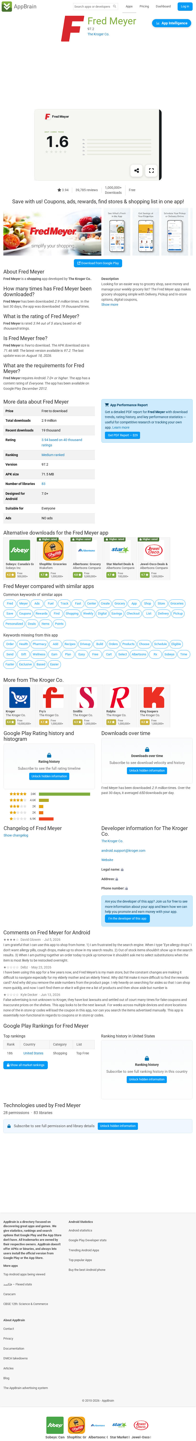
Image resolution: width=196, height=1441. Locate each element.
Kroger (10, 711)
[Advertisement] (97, 75)
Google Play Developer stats (88, 1240)
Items (45, 624)
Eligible (176, 644)
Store (161, 603)
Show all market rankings (27, 1065)
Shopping (72, 613)
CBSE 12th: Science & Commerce (25, 1304)
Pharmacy (39, 644)
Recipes (70, 644)
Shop (147, 603)
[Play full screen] (151, 171)
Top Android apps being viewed (24, 1274)
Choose (144, 644)
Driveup (85, 644)
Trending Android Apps (84, 1250)
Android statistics (80, 1230)
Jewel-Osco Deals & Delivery (154, 564)
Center (91, 603)
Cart (109, 654)
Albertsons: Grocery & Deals (87, 564)
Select (122, 654)
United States (33, 1053)
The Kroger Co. (46, 680)
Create (105, 603)
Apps (129, 6)
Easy (81, 654)
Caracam (9, 1294)
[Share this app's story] (136, 171)
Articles (8, 1368)
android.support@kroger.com (123, 851)
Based (41, 664)
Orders (113, 644)
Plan (68, 654)
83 (43, 484)
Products (128, 644)
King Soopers (149, 711)
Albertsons (139, 654)
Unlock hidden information (49, 776)
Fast (78, 603)
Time (183, 654)
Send (9, 654)
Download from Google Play (100, 263)
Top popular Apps (80, 1260)
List (148, 613)
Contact (8, 1329)
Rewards (42, 613)
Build (99, 644)
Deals (32, 624)
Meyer (23, 603)
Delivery (163, 613)
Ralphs (111, 711)
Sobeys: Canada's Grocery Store (20, 564)
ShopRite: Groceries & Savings (53, 564)
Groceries (177, 603)
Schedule (160, 644)
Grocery (119, 603)
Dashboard (163, 6)
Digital (102, 613)
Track (64, 603)
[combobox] (92, 6)
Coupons (25, 613)
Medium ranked (53, 455)
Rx (155, 654)
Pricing (144, 6)
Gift (23, 654)
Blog (6, 1378)
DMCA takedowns (15, 1358)
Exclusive (25, 664)
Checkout (133, 613)
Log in (185, 6)
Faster (9, 664)
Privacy (8, 1338)
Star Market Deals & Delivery (121, 564)
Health (23, 644)
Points (59, 624)
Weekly (88, 613)
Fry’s (42, 711)
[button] (147, 869)
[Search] (114, 6)
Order (10, 644)
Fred (10, 603)
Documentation (13, 1348)
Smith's (77, 711)
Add (55, 644)
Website (107, 860)
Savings (116, 613)
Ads (37, 603)
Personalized (14, 624)
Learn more (120, 428)
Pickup (178, 613)
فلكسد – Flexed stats (17, 1284)
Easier (54, 664)
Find (57, 613)
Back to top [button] (185, 1402)
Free (95, 654)
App (134, 603)
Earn (54, 654)
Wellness (39, 654)
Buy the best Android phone (87, 1270)
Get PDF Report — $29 (123, 435)
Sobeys (169, 654)
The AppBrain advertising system (25, 1388)
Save (9, 613)
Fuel (51, 603)
